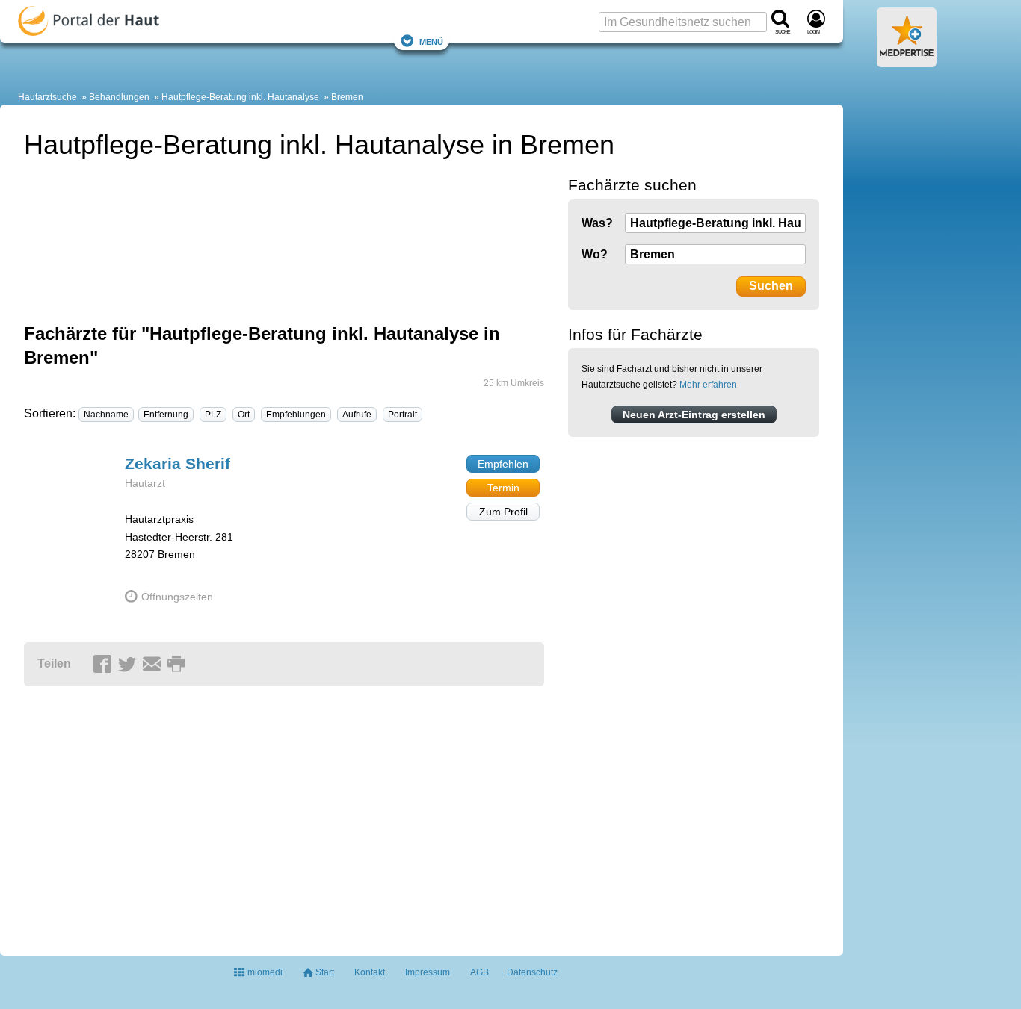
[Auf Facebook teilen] (104, 664)
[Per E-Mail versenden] (154, 664)
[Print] (178, 664)
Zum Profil (503, 512)
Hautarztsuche (47, 97)
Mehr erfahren (708, 384)
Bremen (347, 97)
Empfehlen (503, 464)
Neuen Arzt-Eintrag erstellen (694, 414)
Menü (431, 40)
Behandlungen (119, 97)
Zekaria (177, 463)
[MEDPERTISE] (907, 61)
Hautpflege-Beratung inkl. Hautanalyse (240, 97)
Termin (503, 488)
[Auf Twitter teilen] (129, 664)
